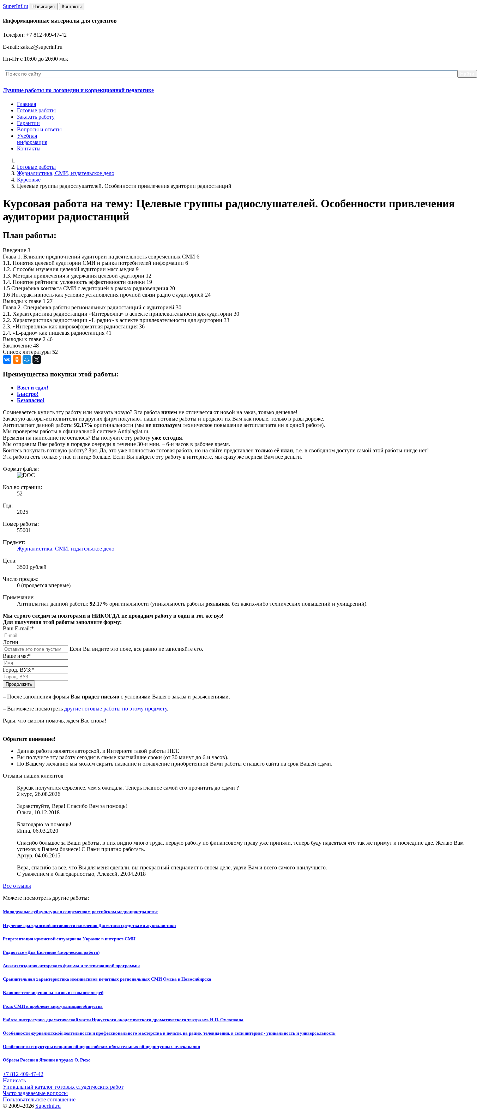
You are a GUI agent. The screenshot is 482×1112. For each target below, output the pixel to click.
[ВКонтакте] (7, 359)
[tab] (32, 388)
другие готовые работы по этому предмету (115, 709)
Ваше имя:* (17, 656)
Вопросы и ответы (39, 129)
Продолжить (19, 684)
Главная (26, 104)
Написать (14, 1080)
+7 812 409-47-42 (23, 1074)
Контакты (29, 148)
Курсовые (29, 180)
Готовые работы (36, 110)
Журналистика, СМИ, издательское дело (65, 173)
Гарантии (28, 123)
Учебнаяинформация (32, 139)
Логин (10, 642)
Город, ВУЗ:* (18, 670)
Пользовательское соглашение (39, 1099)
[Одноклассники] (17, 359)
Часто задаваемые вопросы (35, 1093)
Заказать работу (36, 117)
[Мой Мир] (27, 359)
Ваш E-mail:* (18, 628)
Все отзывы (17, 886)
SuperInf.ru (48, 1106)
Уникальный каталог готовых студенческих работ (63, 1087)
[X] (36, 359)
